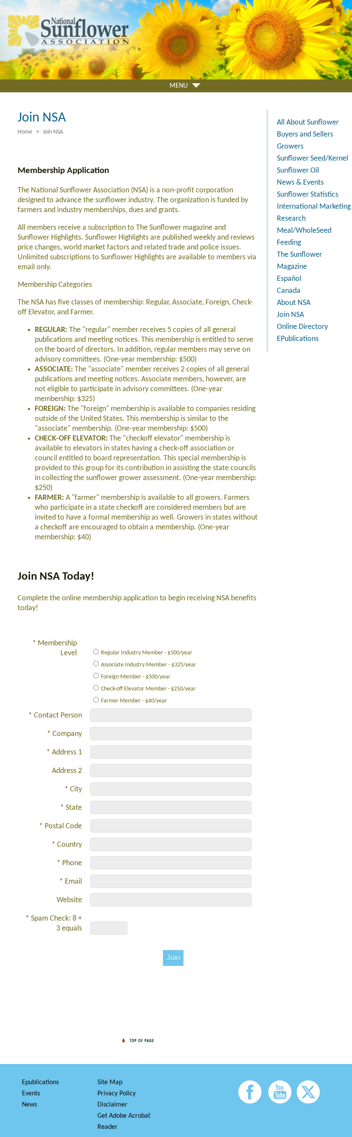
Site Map (109, 1082)
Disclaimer (112, 1104)
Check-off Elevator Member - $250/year (148, 689)
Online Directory (302, 327)
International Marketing (314, 207)
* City (73, 789)
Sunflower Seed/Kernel (312, 159)
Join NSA (290, 315)
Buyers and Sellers (305, 135)
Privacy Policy (116, 1093)
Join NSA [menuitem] (53, 132)
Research (291, 219)
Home (25, 132)
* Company (64, 734)
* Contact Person (55, 715)
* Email (70, 882)
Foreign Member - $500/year (135, 677)
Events (31, 1093)
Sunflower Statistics (307, 195)
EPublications (298, 339)
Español (289, 279)
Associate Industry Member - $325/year (148, 665)
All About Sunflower (308, 123)
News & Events (300, 183)
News (29, 1104)
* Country (67, 845)
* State (71, 808)
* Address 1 (64, 752)
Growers (290, 147)
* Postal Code (60, 826)
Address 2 (67, 771)
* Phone (69, 863)
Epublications (40, 1082)
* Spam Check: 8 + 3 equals (53, 924)
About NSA (293, 303)
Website (69, 900)
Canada (288, 291)
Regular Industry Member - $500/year (146, 653)
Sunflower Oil (298, 171)
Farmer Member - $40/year (134, 701)
